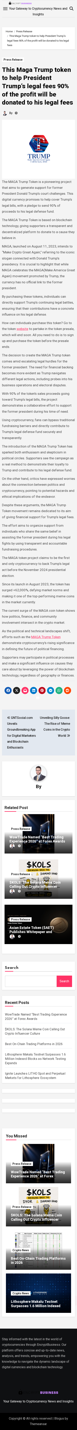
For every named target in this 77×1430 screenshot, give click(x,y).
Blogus (59, 1418)
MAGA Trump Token (46, 637)
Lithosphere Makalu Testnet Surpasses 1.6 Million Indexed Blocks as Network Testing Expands (35, 1059)
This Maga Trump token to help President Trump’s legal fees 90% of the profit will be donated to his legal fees (37, 86)
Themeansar (38, 1424)
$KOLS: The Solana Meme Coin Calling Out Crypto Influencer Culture (35, 886)
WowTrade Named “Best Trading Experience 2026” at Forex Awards (37, 839)
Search (12, 968)
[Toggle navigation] (5, 8)
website (22, 329)
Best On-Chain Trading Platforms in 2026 (34, 1044)
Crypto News (20, 1250)
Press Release (13, 59)
